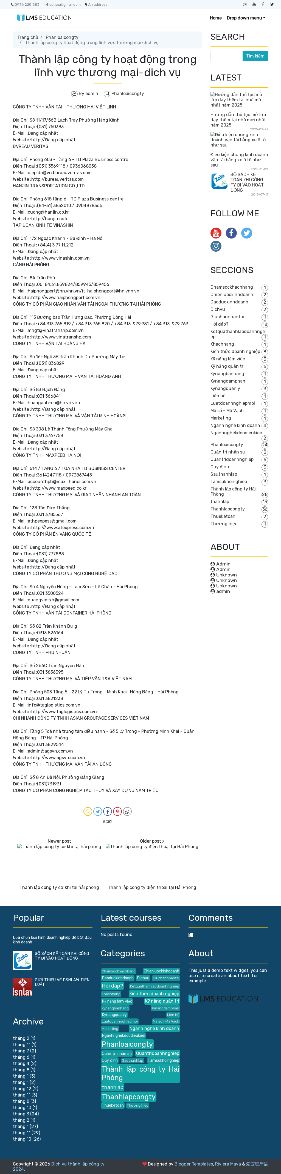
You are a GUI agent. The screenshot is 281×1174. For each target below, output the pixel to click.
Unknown (226, 575)
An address (98, 4)
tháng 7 (21, 1051)
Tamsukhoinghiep (228, 481)
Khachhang (222, 344)
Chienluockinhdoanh (231, 294)
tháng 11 (21, 1044)
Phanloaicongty (62, 37)
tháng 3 (21, 1113)
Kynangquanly (225, 388)
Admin (223, 564)
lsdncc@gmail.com (65, 4)
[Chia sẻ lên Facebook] (107, 811)
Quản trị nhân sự (227, 452)
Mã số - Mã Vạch (227, 410)
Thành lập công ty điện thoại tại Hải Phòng (152, 887)
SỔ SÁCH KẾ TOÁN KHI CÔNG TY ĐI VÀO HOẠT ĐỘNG (247, 182)
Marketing (220, 418)
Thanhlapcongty (227, 509)
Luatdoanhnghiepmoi (232, 403)
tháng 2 (21, 1038)
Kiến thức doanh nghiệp (235, 351)
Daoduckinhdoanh (229, 302)
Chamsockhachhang (231, 287)
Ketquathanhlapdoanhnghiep (154, 986)
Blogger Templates (194, 1164)
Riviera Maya (228, 1164)
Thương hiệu (224, 523)
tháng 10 (22, 1107)
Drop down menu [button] (244, 18)
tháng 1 (21, 1076)
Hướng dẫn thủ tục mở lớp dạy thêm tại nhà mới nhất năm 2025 (238, 120)
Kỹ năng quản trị (227, 366)
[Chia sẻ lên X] (97, 811)
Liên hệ (218, 395)
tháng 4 (21, 1063)
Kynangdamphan (227, 381)
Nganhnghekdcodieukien (236, 432)
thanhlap (219, 501)
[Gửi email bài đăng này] (87, 811)
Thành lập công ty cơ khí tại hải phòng (59, 887)
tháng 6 (21, 1057)
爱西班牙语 (257, 1164)
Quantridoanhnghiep (232, 459)
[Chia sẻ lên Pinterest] (117, 811)
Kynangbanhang (227, 373)
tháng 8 (21, 1069)
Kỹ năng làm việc (227, 358)
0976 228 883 (27, 4)
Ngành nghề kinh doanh (235, 425)
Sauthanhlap (223, 474)
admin (223, 591)
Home (216, 18)
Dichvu (217, 309)
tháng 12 (22, 1088)
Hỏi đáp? (219, 324)
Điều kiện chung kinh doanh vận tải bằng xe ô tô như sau (239, 160)
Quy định (219, 466)
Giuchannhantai (227, 316)
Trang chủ (27, 37)
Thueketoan (222, 516)
